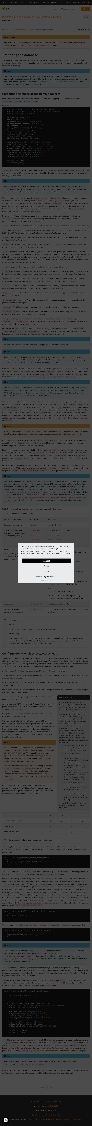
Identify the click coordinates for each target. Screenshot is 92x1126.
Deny (46, 566)
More (46, 571)
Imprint (42, 580)
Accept (46, 561)
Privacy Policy (48, 580)
